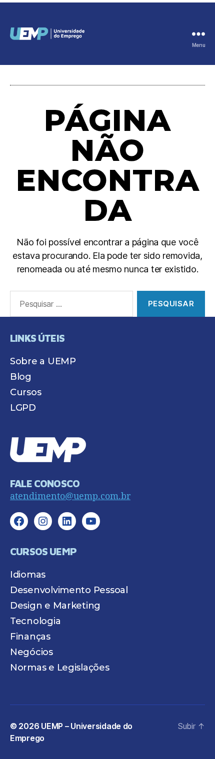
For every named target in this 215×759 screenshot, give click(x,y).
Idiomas (28, 574)
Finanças (30, 636)
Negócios (31, 652)
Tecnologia (35, 621)
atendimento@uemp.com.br (70, 496)
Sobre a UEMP (43, 361)
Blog (21, 376)
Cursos (25, 392)
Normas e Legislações (60, 667)
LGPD (23, 407)
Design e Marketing (55, 605)
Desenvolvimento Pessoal (69, 590)
